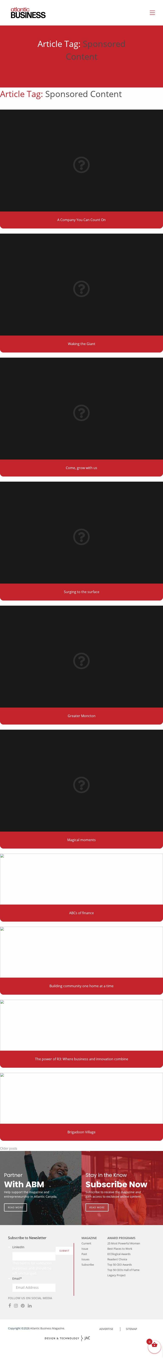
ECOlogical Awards (119, 1254)
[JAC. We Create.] (67, 1338)
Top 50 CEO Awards (119, 1264)
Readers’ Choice (117, 1259)
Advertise (106, 1329)
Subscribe (88, 1264)
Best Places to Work (119, 1249)
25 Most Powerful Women (123, 1243)
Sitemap (131, 1329)
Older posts (8, 1148)
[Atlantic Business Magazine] (24, 12)
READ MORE (15, 1207)
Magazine (89, 1238)
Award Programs (121, 1238)
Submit (64, 1250)
